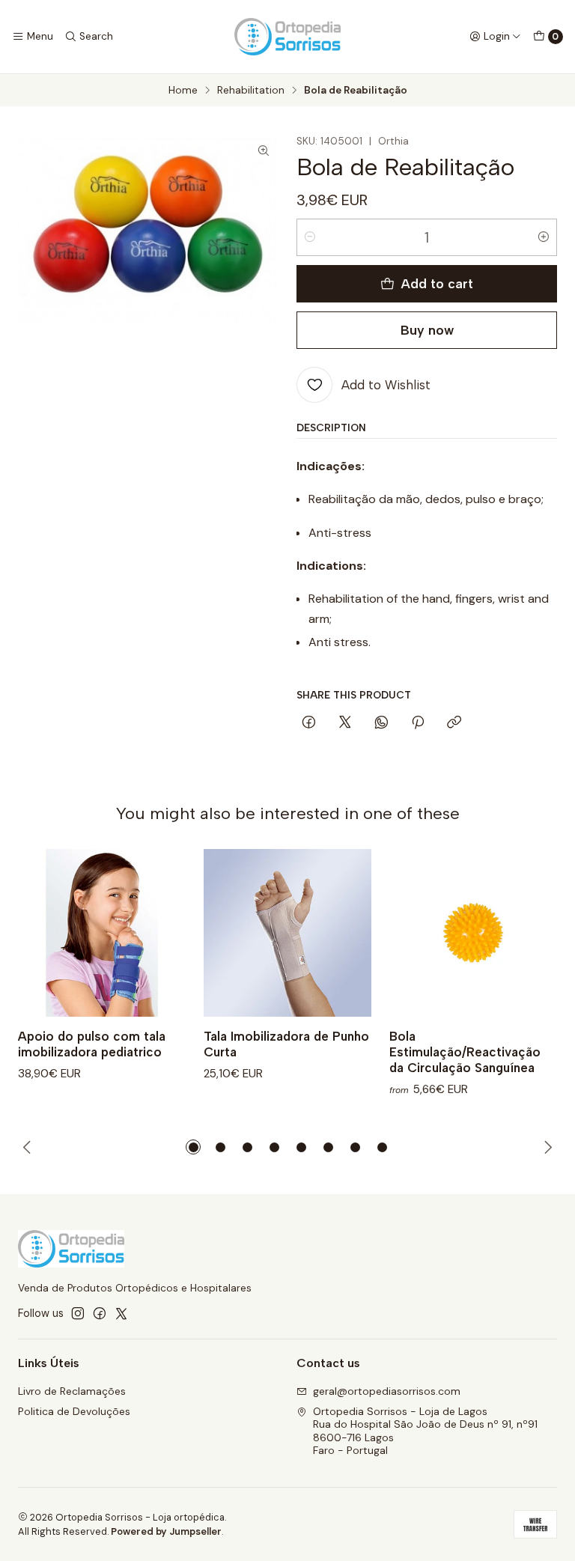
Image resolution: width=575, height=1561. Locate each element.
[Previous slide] (29, 1147)
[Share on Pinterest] (418, 723)
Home (183, 90)
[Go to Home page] (287, 36)
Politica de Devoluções (74, 1411)
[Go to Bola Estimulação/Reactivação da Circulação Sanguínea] (473, 933)
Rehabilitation (251, 90)
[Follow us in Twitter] (121, 1313)
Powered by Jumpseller (166, 1531)
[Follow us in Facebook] (99, 1313)
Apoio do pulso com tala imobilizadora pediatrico (91, 1044)
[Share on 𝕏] (345, 723)
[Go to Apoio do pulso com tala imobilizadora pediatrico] (102, 933)
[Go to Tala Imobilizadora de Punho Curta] (287, 933)
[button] (193, 1147)
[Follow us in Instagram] (77, 1313)
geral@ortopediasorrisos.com (386, 1391)
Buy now (427, 330)
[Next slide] (546, 1147)
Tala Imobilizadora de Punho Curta (286, 1044)
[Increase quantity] (543, 237)
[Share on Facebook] (308, 723)
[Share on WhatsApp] (381, 723)
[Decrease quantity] (310, 237)
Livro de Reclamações (72, 1391)
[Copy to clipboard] (454, 723)
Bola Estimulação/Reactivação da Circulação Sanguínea (465, 1052)
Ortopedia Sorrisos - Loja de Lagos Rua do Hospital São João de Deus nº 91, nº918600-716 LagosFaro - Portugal (425, 1431)
